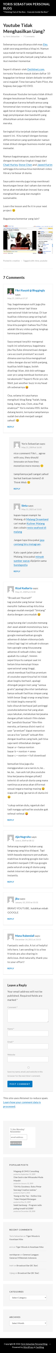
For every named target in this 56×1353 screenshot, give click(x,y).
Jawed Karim (44, 164)
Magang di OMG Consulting (26, 1171)
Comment (12, 1007)
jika (17, 898)
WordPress (28, 1347)
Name (10, 1028)
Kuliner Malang (36, 523)
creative (16, 260)
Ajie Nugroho (23, 836)
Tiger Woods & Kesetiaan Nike (29, 1247)
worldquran (14, 1254)
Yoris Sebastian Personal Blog (34, 1344)
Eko (45, 44)
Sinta (24, 505)
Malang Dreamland (37, 519)
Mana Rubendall (24, 935)
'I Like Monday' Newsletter (17, 1130)
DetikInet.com (35, 69)
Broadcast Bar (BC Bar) (27, 1265)
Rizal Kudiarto (23, 588)
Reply (10, 426)
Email (10, 1041)
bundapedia (20, 564)
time (37, 260)
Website (11, 1054)
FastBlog (40, 1347)
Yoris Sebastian (13, 36)
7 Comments (29, 36)
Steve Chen (25, 164)
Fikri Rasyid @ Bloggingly (30, 290)
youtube (43, 260)
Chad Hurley (10, 164)
